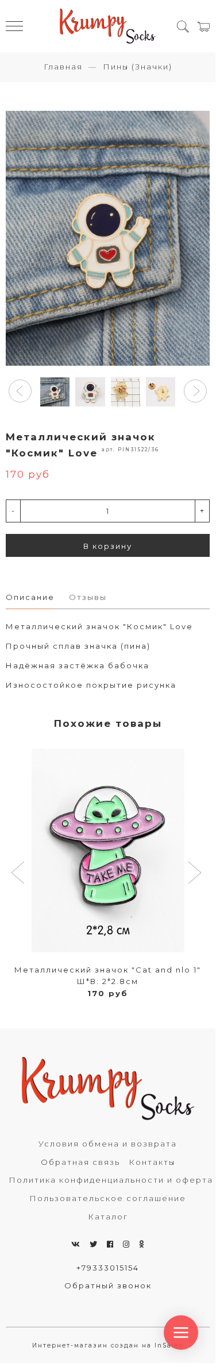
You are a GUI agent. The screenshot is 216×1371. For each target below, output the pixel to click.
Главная (63, 66)
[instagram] (126, 1244)
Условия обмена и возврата (107, 1143)
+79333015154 (107, 1267)
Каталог (108, 1216)
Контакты (152, 1162)
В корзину (107, 546)
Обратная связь (80, 1162)
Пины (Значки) (137, 66)
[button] (20, 390)
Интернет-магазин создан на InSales (107, 1345)
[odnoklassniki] (142, 1244)
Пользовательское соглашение (107, 1198)
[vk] (76, 1244)
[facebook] (110, 1244)
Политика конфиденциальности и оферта (111, 1179)
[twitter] (94, 1244)
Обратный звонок (108, 1285)
